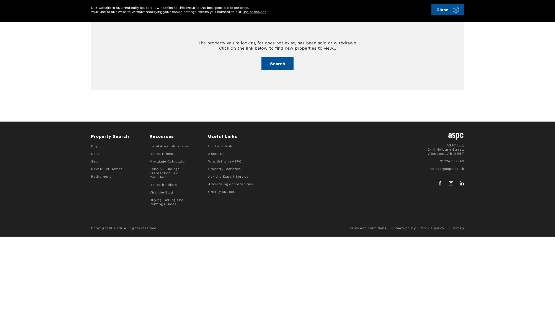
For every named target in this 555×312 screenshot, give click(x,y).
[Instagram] (451, 183)
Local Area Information (170, 146)
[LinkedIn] (462, 183)
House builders (163, 185)
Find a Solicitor (221, 146)
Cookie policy (432, 228)
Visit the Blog (161, 192)
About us (216, 154)
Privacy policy (403, 228)
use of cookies (254, 12)
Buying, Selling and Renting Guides (167, 202)
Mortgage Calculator (168, 161)
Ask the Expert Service (228, 176)
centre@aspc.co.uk (447, 169)
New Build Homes (107, 169)
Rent (95, 154)
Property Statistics (224, 169)
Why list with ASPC (225, 161)
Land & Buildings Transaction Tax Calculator (165, 173)
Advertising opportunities (230, 184)
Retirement (101, 176)
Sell (94, 161)
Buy (94, 146)
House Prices (161, 154)
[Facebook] (440, 183)
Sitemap (456, 228)
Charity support (222, 192)
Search (277, 63)
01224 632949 (452, 161)
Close (442, 9)
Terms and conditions (367, 228)
